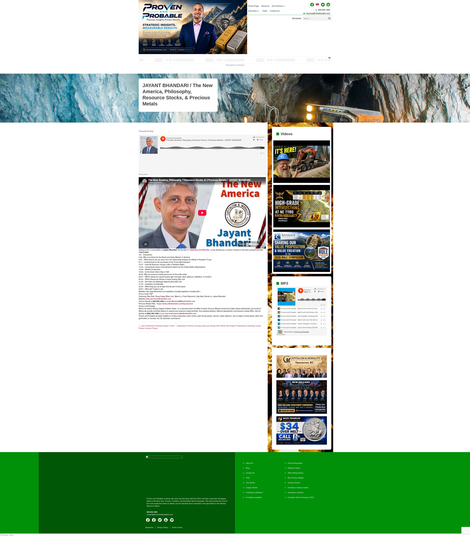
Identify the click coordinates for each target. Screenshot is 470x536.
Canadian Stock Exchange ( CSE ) (301, 497)
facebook (148, 520)
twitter (160, 520)
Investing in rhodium (295, 492)
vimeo (172, 520)
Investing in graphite (254, 497)
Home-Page (253, 6)
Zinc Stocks (250, 483)
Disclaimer (296, 18)
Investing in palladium (254, 492)
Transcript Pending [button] (146, 131)
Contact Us (275, 11)
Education (252, 11)
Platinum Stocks (294, 468)
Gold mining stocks (295, 463)
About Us (265, 6)
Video (264, 11)
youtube (166, 520)
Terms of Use (177, 527)
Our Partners (277, 6)
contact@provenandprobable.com (160, 514)
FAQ (247, 478)
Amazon (154, 520)
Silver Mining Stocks (295, 473)
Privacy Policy (162, 527)
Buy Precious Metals (296, 478)
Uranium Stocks (294, 483)
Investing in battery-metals (298, 488)
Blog (247, 468)
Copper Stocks (251, 488)
